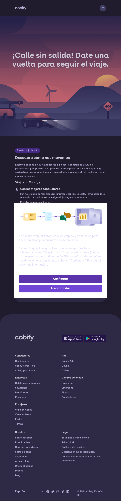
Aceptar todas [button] (60, 288)
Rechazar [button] (60, 271)
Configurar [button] (60, 279)
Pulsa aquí (94, 260)
